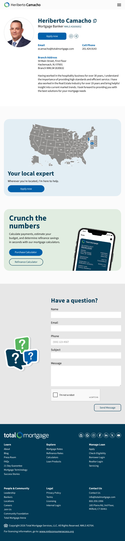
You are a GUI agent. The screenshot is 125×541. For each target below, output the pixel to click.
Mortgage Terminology (15, 470)
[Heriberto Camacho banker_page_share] (76, 36)
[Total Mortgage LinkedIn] (106, 435)
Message (56, 363)
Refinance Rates (54, 453)
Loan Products (53, 461)
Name (54, 309)
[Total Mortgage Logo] (26, 435)
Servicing (94, 466)
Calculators (52, 457)
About (7, 449)
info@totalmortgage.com (102, 497)
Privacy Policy (53, 493)
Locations (9, 501)
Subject (55, 349)
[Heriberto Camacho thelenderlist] (71, 36)
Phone (55, 336)
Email (54, 323)
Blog (6, 453)
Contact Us (94, 493)
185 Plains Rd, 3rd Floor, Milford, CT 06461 (101, 507)
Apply (92, 449)
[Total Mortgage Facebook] (99, 435)
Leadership (9, 493)
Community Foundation (16, 513)
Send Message (107, 407)
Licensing (51, 501)
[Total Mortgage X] (112, 435)
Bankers (8, 497)
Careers (8, 505)
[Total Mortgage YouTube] (118, 435)
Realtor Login (96, 461)
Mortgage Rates (54, 449)
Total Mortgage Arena (15, 518)
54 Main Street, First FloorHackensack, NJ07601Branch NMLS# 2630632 (52, 64)
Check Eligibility (97, 453)
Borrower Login (97, 457)
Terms (49, 497)
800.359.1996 (96, 501)
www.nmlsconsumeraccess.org (56, 531)
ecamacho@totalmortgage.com (56, 49)
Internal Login (53, 505)
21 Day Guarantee (13, 466)
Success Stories (12, 474)
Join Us (7, 509)
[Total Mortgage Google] (87, 435)
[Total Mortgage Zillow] (81, 435)
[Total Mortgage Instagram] (93, 435)
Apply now (52, 36)
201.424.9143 (89, 49)
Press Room (10, 457)
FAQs (6, 461)
